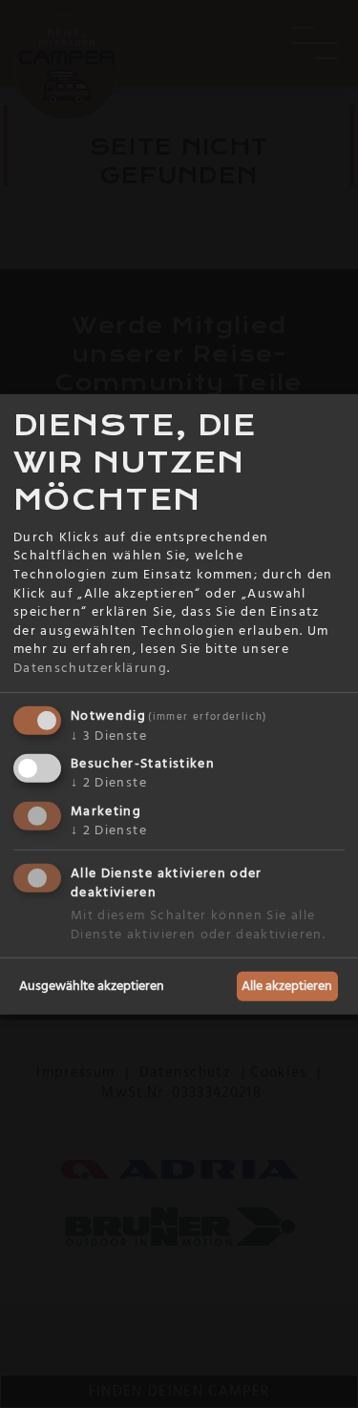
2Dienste (109, 782)
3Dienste (109, 735)
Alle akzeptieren (287, 985)
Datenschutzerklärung (90, 668)
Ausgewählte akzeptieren (91, 985)
